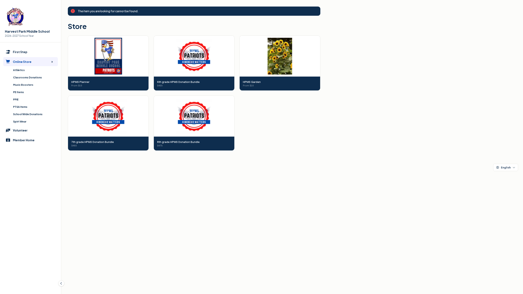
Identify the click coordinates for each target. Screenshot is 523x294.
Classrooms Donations (27, 77)
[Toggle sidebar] (61, 283)
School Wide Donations (27, 114)
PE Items (18, 92)
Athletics (19, 70)
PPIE (16, 99)
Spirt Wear (19, 121)
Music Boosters (23, 84)
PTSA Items (20, 106)
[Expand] (52, 62)
